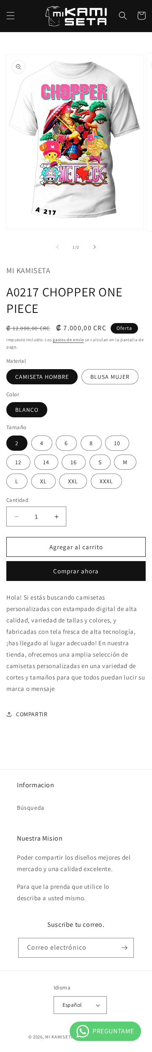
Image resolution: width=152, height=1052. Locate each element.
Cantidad (17, 500)
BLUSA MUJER (110, 377)
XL (43, 481)
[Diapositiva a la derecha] (94, 247)
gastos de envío (68, 339)
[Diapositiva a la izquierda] (57, 247)
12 (18, 462)
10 (117, 443)
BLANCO (26, 410)
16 (74, 462)
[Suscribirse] (124, 948)
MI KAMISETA (59, 1037)
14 (46, 462)
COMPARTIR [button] (31, 714)
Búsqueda (30, 807)
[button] (10, 15)
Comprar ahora (76, 571)
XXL (73, 481)
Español (72, 1004)
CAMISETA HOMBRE (42, 377)
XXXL (106, 481)
